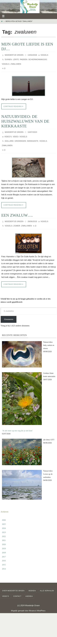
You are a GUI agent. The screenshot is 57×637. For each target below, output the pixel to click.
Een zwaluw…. (17, 208)
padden (23, 58)
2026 (4, 512)
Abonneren (8, 311)
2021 (4, 532)
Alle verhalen (47, 582)
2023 (4, 524)
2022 (4, 528)
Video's (8, 132)
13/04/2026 (32, 55)
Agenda (29, 588)
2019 (4, 540)
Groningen (20, 136)
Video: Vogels (20, 132)
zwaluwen (15, 62)
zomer (16, 218)
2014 (4, 560)
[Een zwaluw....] (28, 235)
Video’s (5, 588)
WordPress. (41, 602)
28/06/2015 (32, 214)
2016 (4, 552)
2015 (4, 556)
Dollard (9, 136)
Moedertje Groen (14, 55)
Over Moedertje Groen (13, 582)
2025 (4, 516)
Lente (16, 58)
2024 (4, 520)
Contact (17, 588)
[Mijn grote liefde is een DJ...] (28, 83)
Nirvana (32, 602)
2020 (4, 536)
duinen (8, 58)
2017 (4, 548)
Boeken (32, 582)
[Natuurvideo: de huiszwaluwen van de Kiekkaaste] (28, 161)
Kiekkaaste (32, 136)
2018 (4, 544)
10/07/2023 (32, 129)
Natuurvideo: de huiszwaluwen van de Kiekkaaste (25, 118)
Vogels (44, 55)
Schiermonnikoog (37, 58)
